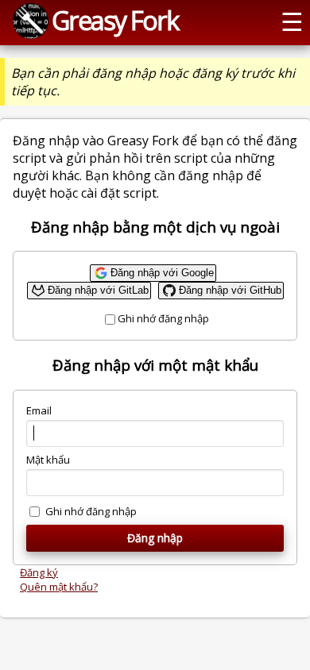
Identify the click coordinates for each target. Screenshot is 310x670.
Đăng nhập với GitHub (230, 290)
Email (39, 410)
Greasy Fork (115, 19)
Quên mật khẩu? (59, 587)
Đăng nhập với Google (162, 273)
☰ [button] (292, 20)
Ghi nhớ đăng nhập (163, 318)
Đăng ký (39, 572)
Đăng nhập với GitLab (98, 290)
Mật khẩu (48, 459)
